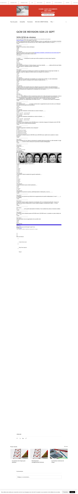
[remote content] (39, 233)
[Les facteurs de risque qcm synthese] (19, 454)
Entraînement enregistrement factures (38, 461)
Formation (30, 22)
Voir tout (66, 446)
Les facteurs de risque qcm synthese (18, 461)
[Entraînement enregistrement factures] (39, 454)
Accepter (72, 492)
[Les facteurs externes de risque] (59, 454)
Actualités (22, 22)
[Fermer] (76, 492)
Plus (52, 22)
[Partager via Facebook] (17, 438)
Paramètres (65, 492)
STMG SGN (19, 434)
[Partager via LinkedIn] (23, 438)
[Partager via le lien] (26, 438)
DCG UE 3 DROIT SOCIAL (41, 22)
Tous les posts (13, 22)
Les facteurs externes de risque (57, 461)
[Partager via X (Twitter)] (20, 438)
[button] (66, 21)
